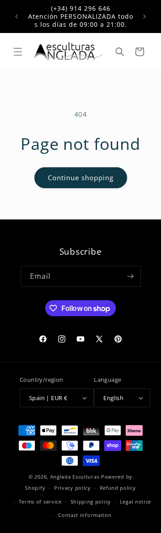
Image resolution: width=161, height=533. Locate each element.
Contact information (84, 515)
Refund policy (118, 487)
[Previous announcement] (16, 16)
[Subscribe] (130, 276)
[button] (18, 52)
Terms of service (40, 501)
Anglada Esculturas (75, 476)
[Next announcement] (144, 16)
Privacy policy (72, 487)
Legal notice (135, 501)
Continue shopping (81, 177)
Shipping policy (91, 501)
